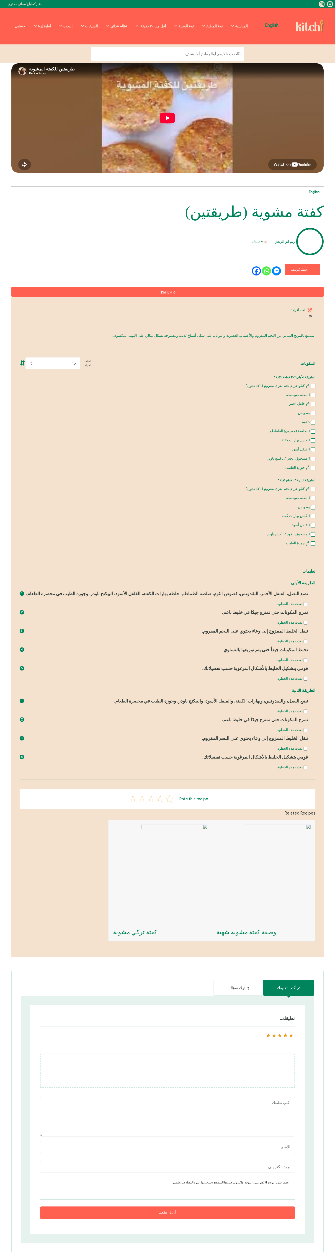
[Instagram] (322, 4)
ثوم (306, 422)
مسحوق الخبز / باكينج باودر (288, 458)
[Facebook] (330, 4)
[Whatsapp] (266, 270)
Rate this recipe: (193, 798)
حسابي (20, 26)
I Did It (167, 292)
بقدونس (304, 413)
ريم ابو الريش (285, 241)
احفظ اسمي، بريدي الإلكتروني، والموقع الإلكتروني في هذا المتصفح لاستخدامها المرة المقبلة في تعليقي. (231, 1182)
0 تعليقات (257, 241)
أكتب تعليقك (286, 987)
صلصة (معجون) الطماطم (289, 431)
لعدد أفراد (88, 363)
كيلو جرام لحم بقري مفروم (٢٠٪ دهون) (277, 385)
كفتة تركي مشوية (135, 932)
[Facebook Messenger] (276, 270)
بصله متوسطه (298, 395)
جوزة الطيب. (297, 467)
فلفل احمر (299, 403)
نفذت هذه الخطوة (290, 604)
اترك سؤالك (237, 987)
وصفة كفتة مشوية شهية (246, 932)
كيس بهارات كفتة (295, 440)
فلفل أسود (301, 449)
